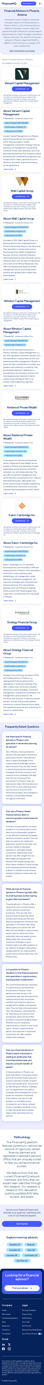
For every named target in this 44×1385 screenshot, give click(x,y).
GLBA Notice (27, 1318)
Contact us (6, 1330)
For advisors (6, 1334)
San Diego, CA (22, 1261)
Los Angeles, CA (31, 1255)
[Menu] (39, 3)
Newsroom (6, 1326)
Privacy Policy (27, 1314)
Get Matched (20, 89)
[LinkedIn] (3, 1344)
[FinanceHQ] (9, 3)
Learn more (8, 169)
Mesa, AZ (30, 1245)
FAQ (4, 1322)
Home (4, 59)
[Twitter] (9, 1344)
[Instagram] (9, 1348)
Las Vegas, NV (12, 1255)
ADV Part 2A (26, 1326)
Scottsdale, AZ (14, 1250)
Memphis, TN (15, 1245)
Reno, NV (31, 1250)
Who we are (6, 1314)
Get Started (22, 1223)
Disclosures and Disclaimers (32, 1330)
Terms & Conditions (29, 1310)
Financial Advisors (16, 59)
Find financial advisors (10, 1318)
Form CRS (26, 1322)
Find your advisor (20, 1288)
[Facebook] (3, 1348)
